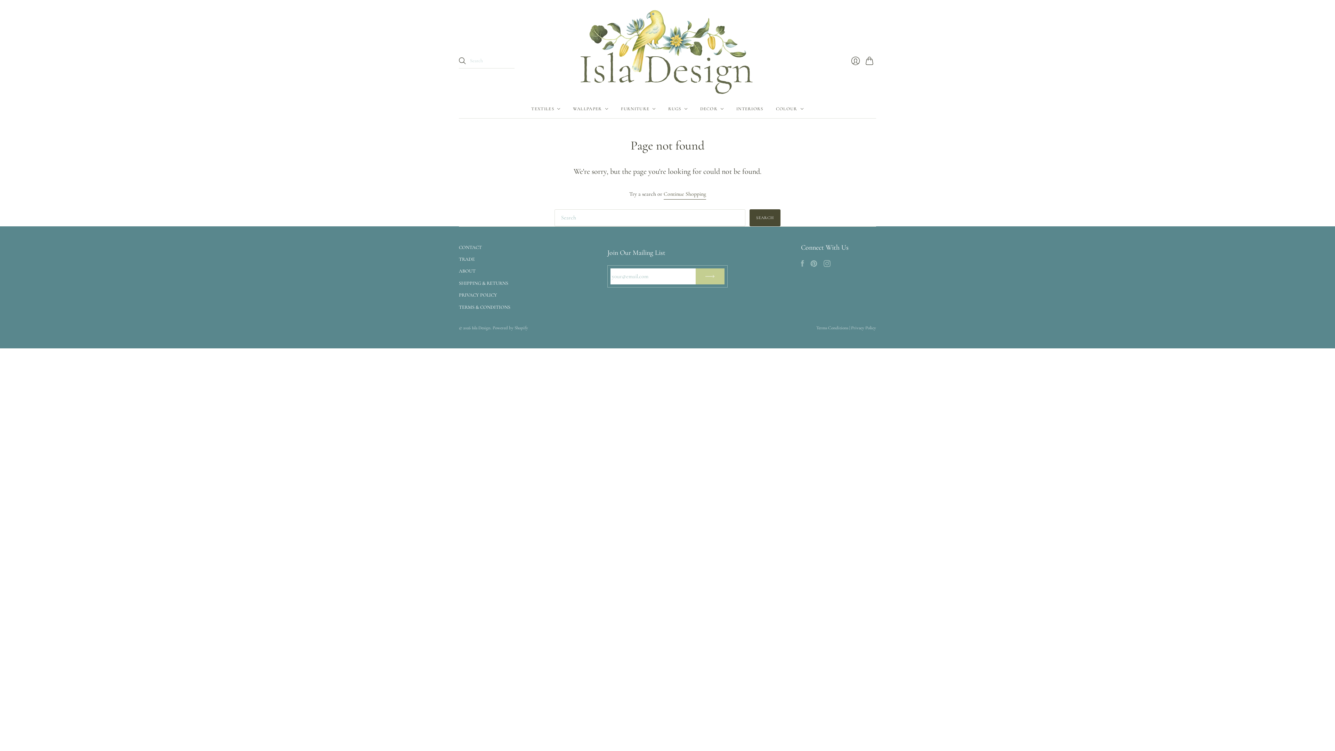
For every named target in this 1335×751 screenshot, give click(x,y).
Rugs (674, 109)
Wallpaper (587, 109)
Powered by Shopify (510, 328)
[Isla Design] (667, 50)
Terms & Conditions (484, 307)
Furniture (635, 109)
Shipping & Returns (483, 283)
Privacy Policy (478, 295)
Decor (709, 109)
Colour (787, 109)
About (467, 271)
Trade (467, 259)
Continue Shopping (685, 194)
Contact (470, 247)
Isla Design (481, 328)
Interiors (749, 109)
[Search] (462, 60)
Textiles (542, 109)
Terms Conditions (832, 328)
